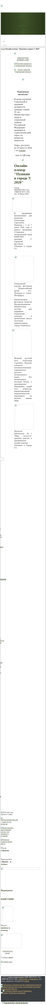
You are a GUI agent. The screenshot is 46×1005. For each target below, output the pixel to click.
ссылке (22, 150)
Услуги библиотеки (17, 22)
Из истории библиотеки (14, 16)
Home (3, 49)
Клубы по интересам (18, 24)
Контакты (13, 26)
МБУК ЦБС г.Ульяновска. (29, 979)
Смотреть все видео (7, 952)
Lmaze (26, 981)
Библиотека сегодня (17, 20)
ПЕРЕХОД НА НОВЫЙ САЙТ (23, 59)
